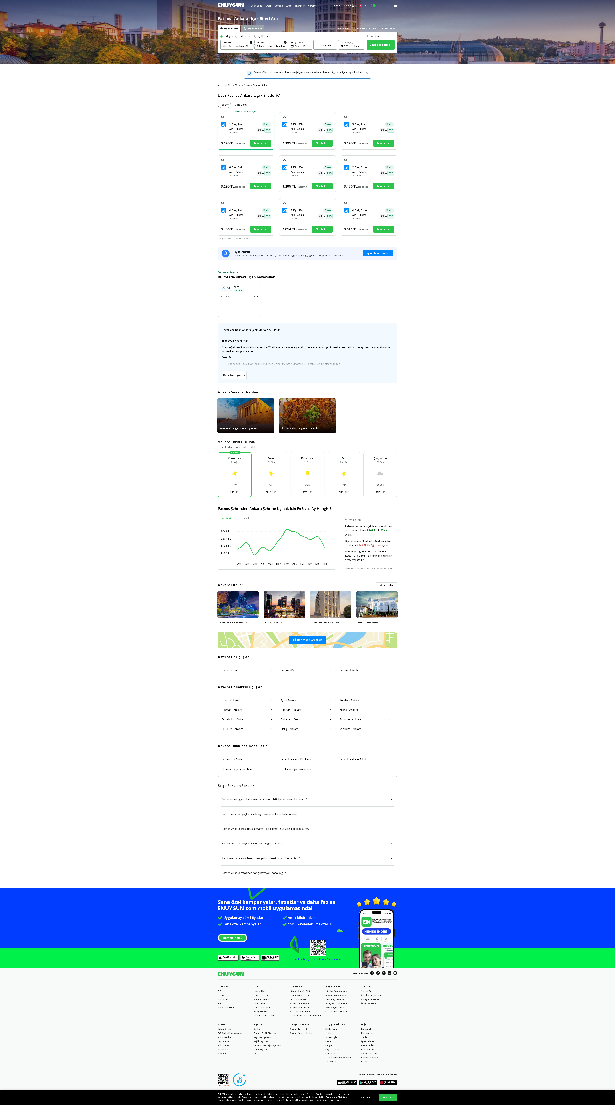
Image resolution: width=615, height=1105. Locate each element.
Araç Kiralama (332, 986)
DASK (256, 1053)
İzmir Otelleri (260, 1003)
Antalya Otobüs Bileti (300, 1011)
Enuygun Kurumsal (300, 1024)
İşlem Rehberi (368, 1041)
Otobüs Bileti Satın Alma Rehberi (305, 1015)
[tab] (229, 28)
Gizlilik (364, 1061)
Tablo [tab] (247, 518)
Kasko (257, 1029)
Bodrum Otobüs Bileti (300, 1003)
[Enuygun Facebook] (372, 973)
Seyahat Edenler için (299, 1029)
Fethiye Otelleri (261, 1011)
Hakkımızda (331, 1029)
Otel (256, 986)
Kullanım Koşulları (369, 1057)
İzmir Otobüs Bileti (298, 999)
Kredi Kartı (223, 1049)
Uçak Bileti (227, 85)
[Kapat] (366, 73)
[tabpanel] (307, 42)
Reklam (329, 1041)
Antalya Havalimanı (370, 999)
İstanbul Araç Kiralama (336, 991)
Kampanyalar (367, 1033)
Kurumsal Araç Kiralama (337, 1011)
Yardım (364, 1037)
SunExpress (224, 999)
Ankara (247, 85)
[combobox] (236, 46)
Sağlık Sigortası (261, 1041)
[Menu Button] (381, 5)
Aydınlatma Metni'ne (336, 1097)
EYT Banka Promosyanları (230, 1033)
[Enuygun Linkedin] (389, 973)
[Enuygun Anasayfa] (231, 5)
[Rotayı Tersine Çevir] (254, 45)
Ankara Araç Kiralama (335, 995)
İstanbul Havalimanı (371, 995)
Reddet (241, 1100)
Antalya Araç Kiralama (336, 1003)
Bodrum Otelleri (261, 999)
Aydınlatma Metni (369, 1053)
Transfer (366, 986)
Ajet (219, 1003)
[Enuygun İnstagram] (378, 973)
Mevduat (222, 1053)
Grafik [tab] (229, 518)
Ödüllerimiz (330, 1053)
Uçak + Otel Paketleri (264, 1015)
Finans (221, 1024)
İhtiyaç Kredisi (224, 1029)
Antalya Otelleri (261, 995)
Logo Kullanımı (332, 1049)
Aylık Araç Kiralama (334, 1007)
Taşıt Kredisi (224, 1041)
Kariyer (328, 1045)
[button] (307, 640)
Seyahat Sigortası (262, 1037)
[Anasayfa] (219, 85)
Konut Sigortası (261, 1049)
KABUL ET (388, 1097)
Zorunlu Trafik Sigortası (265, 1033)
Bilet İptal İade (368, 1049)
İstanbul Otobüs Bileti (300, 991)
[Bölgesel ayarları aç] (363, 5)
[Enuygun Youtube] (395, 973)
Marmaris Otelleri (262, 1007)
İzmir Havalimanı (369, 1003)
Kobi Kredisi (223, 1045)
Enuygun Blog (367, 1029)
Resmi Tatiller (367, 1045)
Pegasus (222, 995)
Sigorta (258, 1024)
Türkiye (238, 85)
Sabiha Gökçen (368, 991)
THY (219, 991)
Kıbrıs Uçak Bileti (226, 1007)
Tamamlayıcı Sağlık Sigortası (267, 1045)
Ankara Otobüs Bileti (299, 995)
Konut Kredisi (224, 1037)
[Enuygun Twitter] (384, 973)
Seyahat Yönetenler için (301, 1033)
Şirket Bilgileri (331, 1037)
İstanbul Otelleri (261, 991)
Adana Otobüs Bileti (299, 1007)
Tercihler (366, 1097)
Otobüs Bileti (297, 986)
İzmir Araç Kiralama (334, 999)
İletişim (328, 1033)
